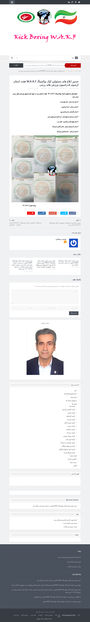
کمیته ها (74, 404)
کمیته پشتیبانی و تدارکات (67, 443)
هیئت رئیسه (73, 456)
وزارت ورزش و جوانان (70, 527)
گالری (75, 466)
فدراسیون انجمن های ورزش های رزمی (65, 520)
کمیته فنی (72, 406)
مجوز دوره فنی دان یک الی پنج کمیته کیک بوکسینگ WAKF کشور (62, 601)
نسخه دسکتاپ (48, 619)
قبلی (77, 220)
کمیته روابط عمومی (69, 436)
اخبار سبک (50, 88)
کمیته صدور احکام (69, 423)
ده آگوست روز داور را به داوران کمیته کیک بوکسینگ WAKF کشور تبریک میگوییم (57, 597)
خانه (75, 391)
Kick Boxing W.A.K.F (70, 394)
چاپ (35, 88)
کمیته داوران (71, 413)
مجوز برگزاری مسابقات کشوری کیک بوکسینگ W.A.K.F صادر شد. (65, 224)
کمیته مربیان (71, 426)
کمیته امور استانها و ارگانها (67, 449)
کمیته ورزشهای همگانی (68, 446)
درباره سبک (73, 462)
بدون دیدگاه (44, 88)
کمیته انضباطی (70, 416)
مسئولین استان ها (71, 400)
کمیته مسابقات (70, 429)
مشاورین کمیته (72, 459)
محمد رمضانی (71, 88)
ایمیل (29, 88)
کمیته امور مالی (70, 439)
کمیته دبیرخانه (71, 433)
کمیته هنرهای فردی (69, 453)
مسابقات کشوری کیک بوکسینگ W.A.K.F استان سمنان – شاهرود (25, 224)
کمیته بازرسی (71, 419)
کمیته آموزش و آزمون (68, 409)
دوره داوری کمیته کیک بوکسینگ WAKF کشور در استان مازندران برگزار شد (68, 263)
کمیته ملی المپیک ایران (70, 523)
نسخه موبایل (40, 619)
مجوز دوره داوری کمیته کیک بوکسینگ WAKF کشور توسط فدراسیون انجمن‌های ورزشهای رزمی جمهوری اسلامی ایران (58, 65)
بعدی (13, 220)
